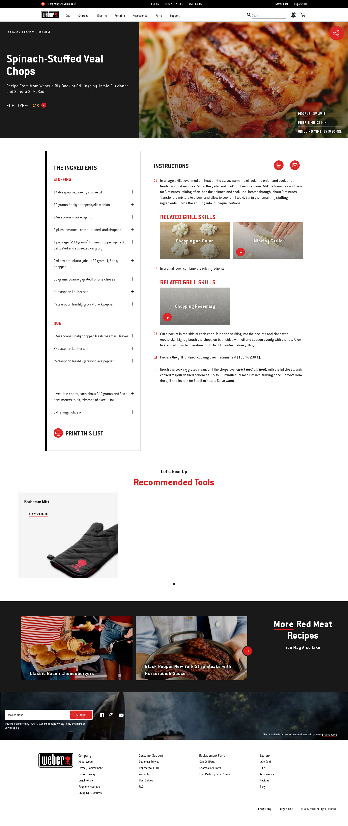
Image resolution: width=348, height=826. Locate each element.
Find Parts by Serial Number (215, 774)
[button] (72, 15)
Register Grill (300, 4)
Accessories (267, 774)
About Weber (86, 762)
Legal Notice (86, 780)
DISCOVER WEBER (174, 4)
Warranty (144, 774)
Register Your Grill (149, 768)
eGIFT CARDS (195, 4)
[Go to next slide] (247, 651)
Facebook (102, 715)
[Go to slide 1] (174, 584)
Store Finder (282, 4)
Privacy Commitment (91, 768)
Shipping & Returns (90, 793)
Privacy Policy (63, 723)
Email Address (15, 715)
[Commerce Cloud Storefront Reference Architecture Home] (50, 14)
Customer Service (149, 762)
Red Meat (44, 32)
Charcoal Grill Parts (210, 768)
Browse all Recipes (21, 32)
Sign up (81, 715)
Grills (262, 768)
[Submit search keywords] (248, 14)
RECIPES (154, 4)
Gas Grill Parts (207, 762)
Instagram (111, 715)
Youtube (121, 715)
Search (256, 15)
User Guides (146, 780)
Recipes (264, 780)
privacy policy (329, 734)
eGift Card (265, 762)
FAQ (141, 787)
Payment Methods (89, 787)
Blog (262, 787)
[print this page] (280, 165)
